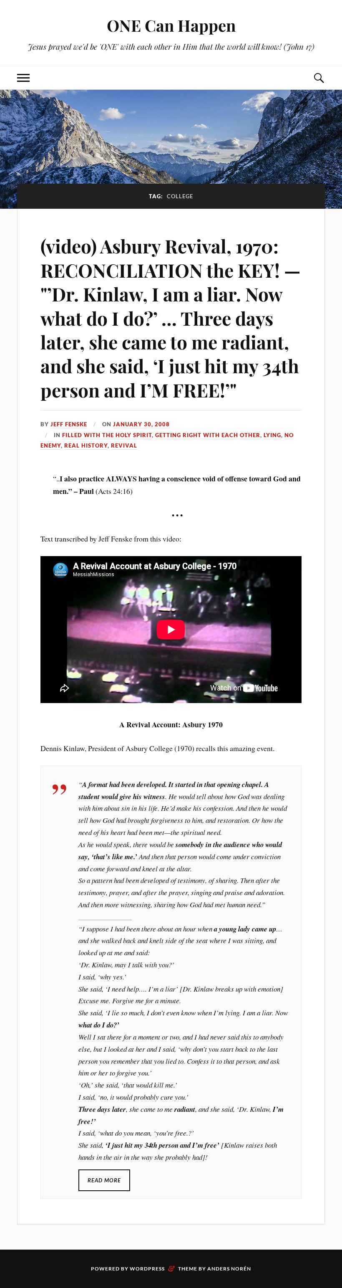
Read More (104, 1180)
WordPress (147, 1268)
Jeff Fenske (68, 424)
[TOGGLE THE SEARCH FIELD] (318, 77)
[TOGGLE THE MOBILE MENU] (23, 77)
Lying (272, 435)
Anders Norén (229, 1268)
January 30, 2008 (141, 424)
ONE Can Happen (171, 25)
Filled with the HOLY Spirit (107, 435)
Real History (86, 445)
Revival (124, 445)
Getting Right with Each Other (207, 435)
